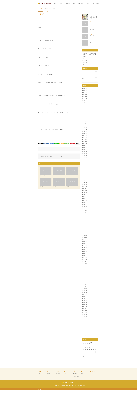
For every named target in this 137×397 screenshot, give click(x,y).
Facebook (38, 389)
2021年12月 (84, 163)
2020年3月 (83, 204)
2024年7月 (83, 104)
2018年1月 (83, 257)
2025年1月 (83, 92)
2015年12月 (84, 308)
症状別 (74, 3)
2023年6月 (83, 131)
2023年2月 (83, 135)
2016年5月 (83, 298)
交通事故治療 (68, 3)
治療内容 (61, 3)
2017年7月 (83, 269)
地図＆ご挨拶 (80, 3)
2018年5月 (83, 249)
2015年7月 (83, 318)
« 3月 (83, 358)
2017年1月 (83, 282)
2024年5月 (83, 108)
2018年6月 (83, 247)
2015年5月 (83, 322)
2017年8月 (83, 267)
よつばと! (83, 58)
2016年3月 (83, 302)
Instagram (40, 389)
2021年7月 (83, 174)
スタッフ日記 (40, 11)
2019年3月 (83, 229)
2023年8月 (83, 127)
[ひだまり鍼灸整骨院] (51, 3)
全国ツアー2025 (84, 60)
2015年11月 (84, 310)
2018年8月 (83, 243)
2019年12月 (84, 210)
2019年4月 (83, 227)
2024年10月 (84, 98)
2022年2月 (83, 159)
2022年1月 (83, 161)
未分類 (89, 78)
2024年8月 (83, 102)
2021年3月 (83, 180)
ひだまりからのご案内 (76, 376)
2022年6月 (83, 151)
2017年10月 (84, 263)
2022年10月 (84, 143)
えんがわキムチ (84, 62)
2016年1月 (83, 306)
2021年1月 (83, 184)
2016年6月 (83, 296)
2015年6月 (83, 320)
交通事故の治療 (58, 373)
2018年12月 (84, 235)
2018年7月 (83, 245)
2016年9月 (83, 290)
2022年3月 (83, 157)
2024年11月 (84, 96)
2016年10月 (84, 288)
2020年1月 (83, 208)
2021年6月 (83, 176)
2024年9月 (83, 100)
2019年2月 (83, 231)
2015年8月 (83, 316)
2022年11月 (84, 141)
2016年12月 (84, 284)
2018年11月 (84, 237)
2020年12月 (84, 186)
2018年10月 (84, 239)
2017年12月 (84, 259)
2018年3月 (83, 253)
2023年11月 (84, 121)
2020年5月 (83, 200)
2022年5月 (83, 153)
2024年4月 (83, 110)
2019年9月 (83, 216)
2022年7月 (83, 149)
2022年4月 (83, 155)
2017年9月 (83, 265)
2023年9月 (83, 125)
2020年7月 (83, 196)
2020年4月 (83, 202)
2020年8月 (83, 194)
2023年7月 (83, 129)
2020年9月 (83, 192)
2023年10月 (84, 123)
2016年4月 (83, 300)
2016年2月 (83, 304)
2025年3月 (83, 90)
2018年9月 (83, 241)
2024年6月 (83, 106)
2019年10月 (84, 214)
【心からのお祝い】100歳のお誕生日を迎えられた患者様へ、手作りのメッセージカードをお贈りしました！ (89, 55)
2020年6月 (83, 198)
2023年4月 (83, 133)
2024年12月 (84, 94)
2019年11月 (84, 212)
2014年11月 (84, 335)
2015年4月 (83, 324)
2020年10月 (84, 190)
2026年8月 (83, 88)
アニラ (83, 64)
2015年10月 (84, 312)
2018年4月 (83, 251)
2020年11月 (84, 188)
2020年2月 (83, 206)
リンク (91, 373)
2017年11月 (84, 261)
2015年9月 (83, 314)
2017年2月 (83, 280)
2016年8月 (83, 292)
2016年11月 (84, 286)
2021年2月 (83, 182)
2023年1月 (83, 137)
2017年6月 (83, 271)
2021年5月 (83, 178)
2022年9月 (83, 145)
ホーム (55, 3)
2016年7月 (83, 294)
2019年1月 (83, 233)
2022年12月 (84, 139)
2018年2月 (83, 255)
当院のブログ (88, 3)
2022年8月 (83, 147)
